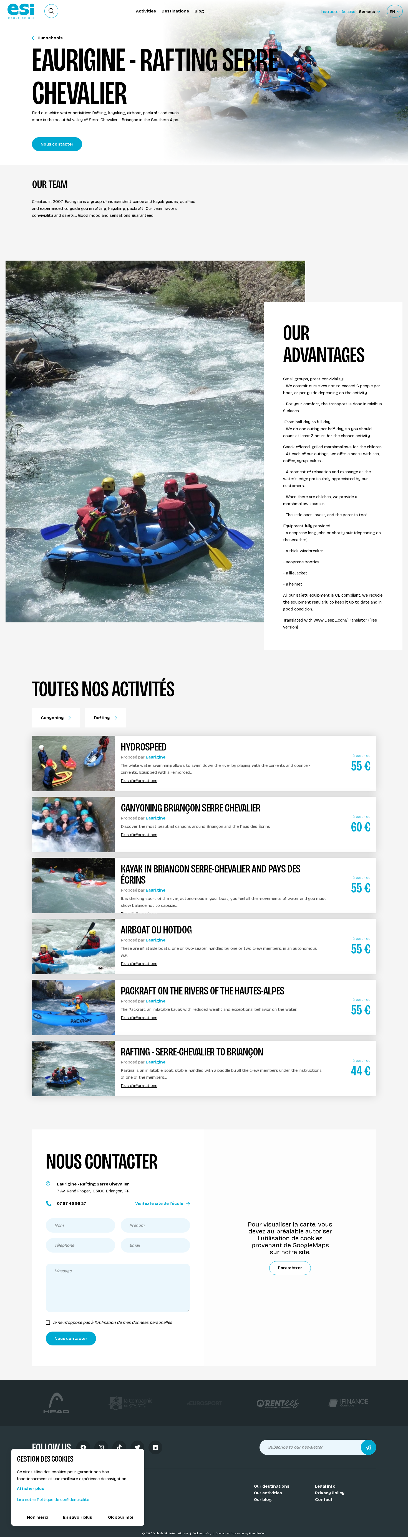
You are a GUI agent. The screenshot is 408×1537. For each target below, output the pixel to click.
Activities (146, 11)
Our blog (263, 1499)
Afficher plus (30, 1488)
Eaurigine (155, 757)
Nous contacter (57, 144)
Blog (199, 11)
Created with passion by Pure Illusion (241, 1533)
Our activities (268, 1492)
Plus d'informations (139, 781)
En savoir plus (77, 1517)
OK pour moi (120, 1517)
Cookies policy (202, 1533)
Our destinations (271, 1486)
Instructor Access (338, 11)
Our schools (50, 38)
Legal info (325, 1486)
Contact (324, 1499)
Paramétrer (290, 1267)
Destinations (175, 11)
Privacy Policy (329, 1492)
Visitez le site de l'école (159, 1203)
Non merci (37, 1517)
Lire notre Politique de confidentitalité (53, 1499)
